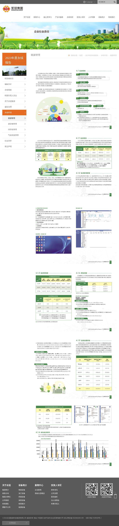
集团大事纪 (6, 497)
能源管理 (17, 118)
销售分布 (5, 493)
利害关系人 (55, 504)
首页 (81, 55)
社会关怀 (15, 141)
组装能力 (22, 504)
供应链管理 (17, 129)
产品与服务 (59, 17)
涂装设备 (22, 500)
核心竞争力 (48, 17)
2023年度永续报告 (91, 55)
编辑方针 (15, 84)
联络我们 (111, 17)
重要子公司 (6, 507)
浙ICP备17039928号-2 (93, 518)
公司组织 (5, 500)
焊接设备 (22, 497)
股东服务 (54, 497)
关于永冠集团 (15, 101)
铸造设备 (22, 490)
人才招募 (91, 17)
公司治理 (54, 493)
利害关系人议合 (15, 95)
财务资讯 (54, 490)
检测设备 (22, 507)
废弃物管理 (17, 124)
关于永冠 (27, 17)
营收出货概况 (40, 493)
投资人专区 (81, 17)
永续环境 (15, 112)
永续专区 (70, 17)
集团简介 (5, 490)
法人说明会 (55, 500)
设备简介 (101, 17)
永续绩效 (15, 90)
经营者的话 (15, 78)
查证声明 (15, 146)
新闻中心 (37, 17)
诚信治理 (15, 107)
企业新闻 (38, 490)
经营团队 (5, 504)
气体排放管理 (17, 135)
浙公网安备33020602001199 (74, 518)
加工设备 (22, 493)
